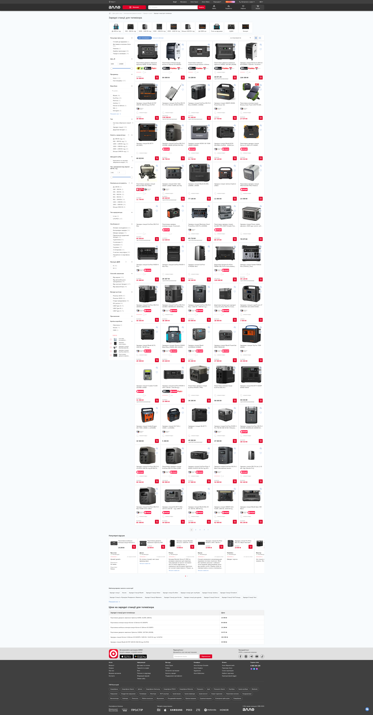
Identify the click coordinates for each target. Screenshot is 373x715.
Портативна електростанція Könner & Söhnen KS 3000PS (171, 63)
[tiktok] (262, 656)
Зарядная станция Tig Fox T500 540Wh (250, 346)
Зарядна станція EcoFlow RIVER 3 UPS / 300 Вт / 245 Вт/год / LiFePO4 (173, 386)
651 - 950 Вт (118, 197)
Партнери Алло (227, 668)
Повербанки (237, 698)
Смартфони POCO (170, 689)
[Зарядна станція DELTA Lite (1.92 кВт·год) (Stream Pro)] (251, 455)
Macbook (254, 689)
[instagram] (246, 656)
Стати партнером (228, 670)
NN (115, 108)
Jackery (116, 103)
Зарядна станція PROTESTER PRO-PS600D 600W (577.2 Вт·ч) (124, 347)
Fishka (167, 668)
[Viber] (251, 669)
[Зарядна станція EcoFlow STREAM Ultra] (199, 253)
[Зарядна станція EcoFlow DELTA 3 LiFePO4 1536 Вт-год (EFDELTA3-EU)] (147, 455)
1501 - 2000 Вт (119, 202)
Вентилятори (114, 698)
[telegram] (251, 656)
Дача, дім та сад (117, 13)
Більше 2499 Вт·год (121, 151)
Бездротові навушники (128, 694)
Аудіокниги (197, 670)
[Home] (110, 13)
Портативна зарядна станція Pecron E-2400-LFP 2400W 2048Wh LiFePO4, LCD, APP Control (249, 144)
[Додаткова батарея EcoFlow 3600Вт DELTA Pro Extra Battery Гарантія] (225, 253)
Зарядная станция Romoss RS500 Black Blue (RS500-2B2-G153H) (173, 346)
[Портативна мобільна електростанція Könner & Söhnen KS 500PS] (199, 51)
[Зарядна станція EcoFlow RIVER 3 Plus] (147, 253)
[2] (170, 72)
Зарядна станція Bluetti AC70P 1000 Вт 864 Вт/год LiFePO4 (146, 104)
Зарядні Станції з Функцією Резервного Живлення (126, 597)
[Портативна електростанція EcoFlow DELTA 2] (225, 375)
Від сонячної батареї (121, 284)
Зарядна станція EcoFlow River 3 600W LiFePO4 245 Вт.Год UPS (199, 467)
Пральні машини (190, 698)
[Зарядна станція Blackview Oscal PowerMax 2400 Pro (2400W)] (199, 213)
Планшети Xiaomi (219, 689)
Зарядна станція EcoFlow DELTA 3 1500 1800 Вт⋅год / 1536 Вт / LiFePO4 (124, 351)
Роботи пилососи (147, 698)
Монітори (153, 694)
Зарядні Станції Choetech (228, 592)
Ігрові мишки (177, 694)
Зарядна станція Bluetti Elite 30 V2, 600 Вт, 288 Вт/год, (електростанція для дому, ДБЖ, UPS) (198, 508)
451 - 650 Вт (118, 194)
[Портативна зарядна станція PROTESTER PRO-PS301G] (251, 173)
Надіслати (150, 7)
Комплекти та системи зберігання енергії (123, 161)
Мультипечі (160, 698)
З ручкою (117, 247)
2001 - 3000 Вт (119, 204)
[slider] (111, 68)
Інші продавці (119, 80)
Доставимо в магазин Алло (122, 45)
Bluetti (116, 95)
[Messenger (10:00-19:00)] (257, 669)
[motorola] (210, 710)
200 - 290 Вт (118, 189)
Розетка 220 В (119, 296)
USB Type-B (118, 308)
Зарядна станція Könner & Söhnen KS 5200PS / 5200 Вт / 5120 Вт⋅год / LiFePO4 (251, 63)
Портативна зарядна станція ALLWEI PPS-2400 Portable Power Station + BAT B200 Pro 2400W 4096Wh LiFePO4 (225, 225)
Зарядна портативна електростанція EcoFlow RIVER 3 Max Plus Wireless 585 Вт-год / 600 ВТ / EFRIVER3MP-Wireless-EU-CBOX (124, 343)
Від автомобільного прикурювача (119, 280)
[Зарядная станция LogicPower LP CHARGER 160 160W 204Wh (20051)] (251, 294)
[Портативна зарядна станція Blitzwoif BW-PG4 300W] (147, 173)
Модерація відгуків (143, 676)
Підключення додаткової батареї (121, 236)
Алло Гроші (169, 665)
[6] (144, 72)
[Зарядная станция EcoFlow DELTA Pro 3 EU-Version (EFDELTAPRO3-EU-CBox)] (173, 92)
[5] (144, 395)
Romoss (116, 100)
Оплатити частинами (172, 670)
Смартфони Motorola (186, 689)
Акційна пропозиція (121, 51)
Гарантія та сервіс (143, 668)
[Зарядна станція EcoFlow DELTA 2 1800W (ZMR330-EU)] (147, 294)
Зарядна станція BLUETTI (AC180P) (144, 144)
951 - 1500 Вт (119, 199)
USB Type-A (118, 306)
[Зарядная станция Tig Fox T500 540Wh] (251, 334)
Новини (111, 668)
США (115, 330)
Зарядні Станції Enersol (211, 597)
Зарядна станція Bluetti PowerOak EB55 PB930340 (225, 346)
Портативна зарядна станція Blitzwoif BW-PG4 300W (145, 184)
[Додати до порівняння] (157, 44)
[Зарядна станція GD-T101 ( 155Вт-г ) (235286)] (173, 415)
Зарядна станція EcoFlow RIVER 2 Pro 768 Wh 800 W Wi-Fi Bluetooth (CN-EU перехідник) (225, 427)
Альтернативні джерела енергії (132, 13)
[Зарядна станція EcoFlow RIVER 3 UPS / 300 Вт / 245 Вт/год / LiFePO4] (173, 375)
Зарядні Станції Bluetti (136, 592)
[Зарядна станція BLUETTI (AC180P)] (147, 132)
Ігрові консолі (203, 694)
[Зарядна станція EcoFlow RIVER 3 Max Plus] (173, 253)
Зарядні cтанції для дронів (192, 597)
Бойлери (125, 698)
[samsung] (176, 710)
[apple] (165, 710)
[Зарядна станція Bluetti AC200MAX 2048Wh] (199, 334)
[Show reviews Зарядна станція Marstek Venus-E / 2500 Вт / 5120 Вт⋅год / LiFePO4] (172, 543)
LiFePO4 (117, 218)
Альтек (124, 592)
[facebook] (240, 656)
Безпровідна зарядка (121, 230)
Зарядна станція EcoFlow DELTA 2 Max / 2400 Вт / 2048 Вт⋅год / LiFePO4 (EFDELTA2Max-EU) (199, 306)
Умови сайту (141, 678)
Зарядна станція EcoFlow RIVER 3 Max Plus (173, 265)
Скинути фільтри (158, 38)
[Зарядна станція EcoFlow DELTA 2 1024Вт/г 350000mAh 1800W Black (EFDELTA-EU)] (173, 294)
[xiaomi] (158, 710)
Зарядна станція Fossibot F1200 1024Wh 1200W (146, 386)
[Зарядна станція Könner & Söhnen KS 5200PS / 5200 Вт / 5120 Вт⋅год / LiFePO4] (251, 51)
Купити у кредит (170, 673)
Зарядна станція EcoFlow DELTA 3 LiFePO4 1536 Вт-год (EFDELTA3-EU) (147, 467)
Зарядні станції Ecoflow (170, 592)
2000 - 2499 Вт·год (120, 149)
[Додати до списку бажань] (157, 49)
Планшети (200, 689)
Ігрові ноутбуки (243, 689)
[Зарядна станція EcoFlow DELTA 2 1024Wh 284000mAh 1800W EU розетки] (251, 415)
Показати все (114, 114)
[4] (222, 315)
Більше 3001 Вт (119, 207)
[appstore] (126, 656)
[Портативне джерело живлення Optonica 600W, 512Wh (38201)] (147, 51)
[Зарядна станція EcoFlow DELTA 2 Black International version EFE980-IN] (225, 455)
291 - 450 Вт (118, 192)
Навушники (113, 694)
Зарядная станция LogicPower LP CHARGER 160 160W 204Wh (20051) (251, 306)
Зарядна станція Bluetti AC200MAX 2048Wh (195, 346)
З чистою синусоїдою (121, 252)
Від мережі (118, 277)
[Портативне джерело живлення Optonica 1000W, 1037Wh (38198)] (225, 51)
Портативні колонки (232, 694)
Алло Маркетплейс (228, 665)
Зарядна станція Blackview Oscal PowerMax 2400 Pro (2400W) (199, 225)
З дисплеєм (118, 239)
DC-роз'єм (118, 303)
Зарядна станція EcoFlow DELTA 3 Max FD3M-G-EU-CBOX (147, 507)
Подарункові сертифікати (173, 676)
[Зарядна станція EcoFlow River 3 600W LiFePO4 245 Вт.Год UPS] (199, 455)
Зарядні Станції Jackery (210, 592)
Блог (138, 670)
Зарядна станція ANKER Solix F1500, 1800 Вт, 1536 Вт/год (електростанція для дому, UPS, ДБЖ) (224, 508)
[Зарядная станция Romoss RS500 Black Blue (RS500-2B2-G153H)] (173, 334)
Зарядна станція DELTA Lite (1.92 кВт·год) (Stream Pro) (251, 467)
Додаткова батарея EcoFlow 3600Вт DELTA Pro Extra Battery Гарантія (224, 265)
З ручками (118, 244)
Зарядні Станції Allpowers (153, 597)
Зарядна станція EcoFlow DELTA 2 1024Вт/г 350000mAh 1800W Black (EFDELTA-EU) (173, 306)
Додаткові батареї (120, 129)
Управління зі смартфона (121, 255)
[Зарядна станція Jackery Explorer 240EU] (225, 173)
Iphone (140, 689)
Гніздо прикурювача (121, 301)
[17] (144, 315)
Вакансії (111, 665)
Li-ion (116, 216)
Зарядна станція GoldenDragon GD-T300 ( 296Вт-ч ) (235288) (146, 427)
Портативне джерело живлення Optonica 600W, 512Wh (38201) (124, 355)
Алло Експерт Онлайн (201, 665)
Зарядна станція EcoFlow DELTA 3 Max (147, 225)
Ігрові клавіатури (190, 694)
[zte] (198, 710)
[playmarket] (140, 656)
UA (261, 2)
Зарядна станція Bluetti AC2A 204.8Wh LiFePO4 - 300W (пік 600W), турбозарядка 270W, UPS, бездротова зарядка (225, 144)
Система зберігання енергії (123, 123)
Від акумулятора (120, 286)
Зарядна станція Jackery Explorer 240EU (225, 184)
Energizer (117, 110)
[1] (170, 153)
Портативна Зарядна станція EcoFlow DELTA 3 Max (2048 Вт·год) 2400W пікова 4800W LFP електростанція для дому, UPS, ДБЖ (173, 467)
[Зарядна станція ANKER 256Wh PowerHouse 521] (225, 92)
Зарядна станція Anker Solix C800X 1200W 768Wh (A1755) (172, 184)
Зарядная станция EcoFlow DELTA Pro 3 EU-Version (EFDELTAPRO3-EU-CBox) (173, 104)
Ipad (208, 689)
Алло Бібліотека (199, 673)
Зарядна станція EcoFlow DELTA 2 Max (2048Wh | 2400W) (199, 104)
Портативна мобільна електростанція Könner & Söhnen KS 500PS (199, 63)
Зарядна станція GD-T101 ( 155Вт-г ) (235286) (171, 427)
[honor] (224, 710)
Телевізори (142, 694)
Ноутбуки (232, 689)
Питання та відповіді (144, 673)
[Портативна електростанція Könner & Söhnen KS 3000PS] (173, 51)
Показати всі (113, 602)
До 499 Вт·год (119, 139)
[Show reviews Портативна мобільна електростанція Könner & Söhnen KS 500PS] (113, 543)
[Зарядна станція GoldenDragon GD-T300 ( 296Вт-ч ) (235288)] (147, 415)
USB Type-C (118, 311)
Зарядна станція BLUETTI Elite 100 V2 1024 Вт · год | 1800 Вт (172, 507)
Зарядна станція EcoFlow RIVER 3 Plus (147, 265)
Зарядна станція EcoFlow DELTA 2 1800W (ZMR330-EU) (147, 306)
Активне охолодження (121, 228)
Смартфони (114, 689)
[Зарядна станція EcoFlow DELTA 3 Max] (147, 213)
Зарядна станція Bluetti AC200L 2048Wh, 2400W (198, 184)
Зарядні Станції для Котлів (172, 597)
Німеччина (117, 325)
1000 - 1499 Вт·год (120, 144)
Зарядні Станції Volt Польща (231, 597)
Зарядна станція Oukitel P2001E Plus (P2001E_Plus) (250, 265)
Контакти (112, 676)
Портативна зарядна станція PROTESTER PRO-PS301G (249, 184)
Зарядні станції (147, 13)
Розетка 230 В (119, 298)
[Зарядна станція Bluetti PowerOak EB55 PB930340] (225, 334)
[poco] (189, 710)
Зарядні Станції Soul (249, 597)
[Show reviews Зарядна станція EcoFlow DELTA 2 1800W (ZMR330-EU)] (259, 543)
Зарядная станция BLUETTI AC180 (197, 427)
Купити (157, 77)
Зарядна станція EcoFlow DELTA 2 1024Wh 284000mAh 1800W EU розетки (251, 427)
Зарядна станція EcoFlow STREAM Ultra (196, 265)
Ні (115, 268)
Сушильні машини (205, 698)
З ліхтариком (118, 250)
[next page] (208, 529)
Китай (116, 327)
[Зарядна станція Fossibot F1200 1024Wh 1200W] (147, 375)
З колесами (118, 242)
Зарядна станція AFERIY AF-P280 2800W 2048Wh (199, 144)
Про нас (111, 670)
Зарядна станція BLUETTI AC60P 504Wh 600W (251, 386)
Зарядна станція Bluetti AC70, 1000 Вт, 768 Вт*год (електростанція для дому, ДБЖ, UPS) (147, 346)
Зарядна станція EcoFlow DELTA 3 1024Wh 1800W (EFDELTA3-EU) (173, 144)
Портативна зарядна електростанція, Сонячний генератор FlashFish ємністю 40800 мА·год (171, 225)
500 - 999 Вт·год (120, 141)
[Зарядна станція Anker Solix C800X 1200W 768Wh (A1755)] (173, 173)
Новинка (117, 48)
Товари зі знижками (121, 53)
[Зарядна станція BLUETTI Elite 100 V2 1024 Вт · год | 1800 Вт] (173, 496)
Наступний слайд (261, 556)
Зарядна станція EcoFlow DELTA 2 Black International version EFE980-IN (225, 467)
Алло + (116, 78)
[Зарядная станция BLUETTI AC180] (199, 415)
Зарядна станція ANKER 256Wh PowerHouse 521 (224, 104)
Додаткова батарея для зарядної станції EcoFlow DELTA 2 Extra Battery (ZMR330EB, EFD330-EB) (225, 306)
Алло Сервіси (198, 668)
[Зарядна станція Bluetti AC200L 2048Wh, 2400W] (199, 173)
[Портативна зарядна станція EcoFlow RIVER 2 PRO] (199, 375)
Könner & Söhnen (119, 105)
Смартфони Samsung (153, 689)
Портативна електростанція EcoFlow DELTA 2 (223, 386)
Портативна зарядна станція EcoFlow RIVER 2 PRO (197, 386)
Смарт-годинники (216, 694)
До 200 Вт (117, 187)
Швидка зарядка (120, 233)
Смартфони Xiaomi (128, 689)
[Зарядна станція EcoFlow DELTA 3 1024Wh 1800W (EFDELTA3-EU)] (173, 132)
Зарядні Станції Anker (153, 592)
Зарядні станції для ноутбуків (190, 592)
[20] (196, 72)
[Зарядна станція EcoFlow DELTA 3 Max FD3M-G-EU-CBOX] (147, 496)
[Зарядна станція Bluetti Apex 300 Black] (251, 496)
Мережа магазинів (115, 673)
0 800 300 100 (255, 666)
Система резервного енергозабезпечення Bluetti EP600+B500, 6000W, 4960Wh (124, 339)
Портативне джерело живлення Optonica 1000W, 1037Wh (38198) (225, 63)
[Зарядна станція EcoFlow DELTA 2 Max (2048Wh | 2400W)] (199, 92)
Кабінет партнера (228, 673)
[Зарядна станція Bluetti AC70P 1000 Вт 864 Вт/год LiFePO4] (147, 92)
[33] (170, 395)
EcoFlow (117, 98)
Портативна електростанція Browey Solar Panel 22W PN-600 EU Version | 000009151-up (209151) (250, 104)
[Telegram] (254, 669)
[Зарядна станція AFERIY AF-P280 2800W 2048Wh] (199, 132)
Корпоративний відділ (229, 676)
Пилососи (135, 698)
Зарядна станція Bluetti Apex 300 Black (251, 507)
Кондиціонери (247, 694)
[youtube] (257, 656)
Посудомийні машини (175, 698)
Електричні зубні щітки (222, 698)
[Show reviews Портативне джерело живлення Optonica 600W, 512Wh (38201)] (143, 543)
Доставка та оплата (143, 665)
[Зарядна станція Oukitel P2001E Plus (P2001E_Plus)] (251, 253)
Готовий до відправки (121, 42)
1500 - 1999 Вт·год (120, 146)
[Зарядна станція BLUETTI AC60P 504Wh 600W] (251, 375)
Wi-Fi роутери (164, 694)
